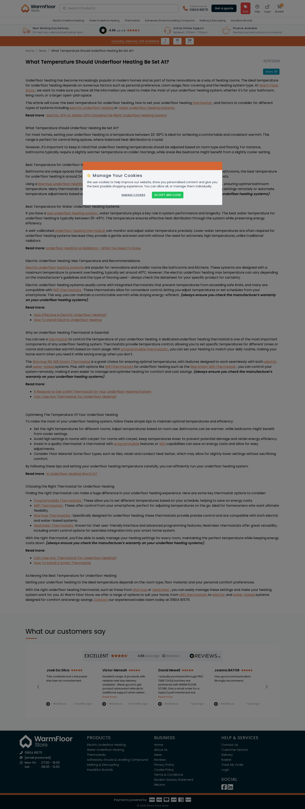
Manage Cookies (133, 195)
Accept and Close (167, 195)
